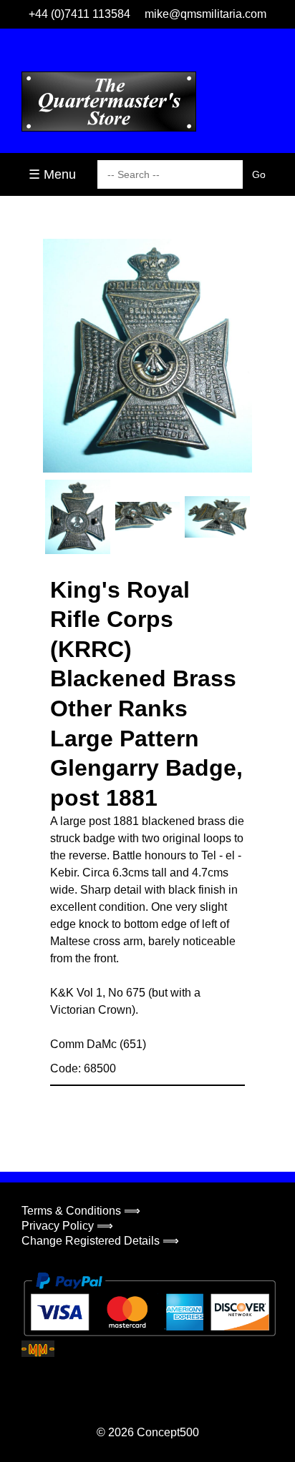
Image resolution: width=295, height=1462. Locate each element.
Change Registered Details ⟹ (100, 1241)
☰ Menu (52, 174)
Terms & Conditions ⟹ (80, 1211)
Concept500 (168, 1432)
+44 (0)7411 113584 (79, 14)
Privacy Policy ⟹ (67, 1226)
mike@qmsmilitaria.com (205, 14)
